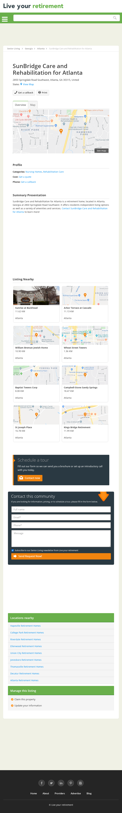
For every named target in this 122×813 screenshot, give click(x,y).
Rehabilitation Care (53, 171)
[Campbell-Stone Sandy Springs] (85, 375)
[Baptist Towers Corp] (36, 375)
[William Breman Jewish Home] (36, 335)
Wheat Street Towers (75, 347)
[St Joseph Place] (36, 415)
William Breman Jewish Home (31, 347)
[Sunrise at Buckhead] (36, 295)
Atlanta (19, 318)
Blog (89, 793)
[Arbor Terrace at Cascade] (85, 295)
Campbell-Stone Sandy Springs (80, 387)
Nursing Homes (34, 171)
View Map (28, 84)
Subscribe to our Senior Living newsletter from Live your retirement (46, 550)
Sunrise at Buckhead (26, 307)
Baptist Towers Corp (26, 387)
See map (101, 150)
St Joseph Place (23, 427)
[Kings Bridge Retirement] (85, 415)
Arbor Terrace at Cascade (77, 307)
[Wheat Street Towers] (85, 335)
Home (33, 793)
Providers (60, 793)
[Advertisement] (61, 34)
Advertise (76, 793)
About (46, 793)
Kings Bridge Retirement (77, 427)
